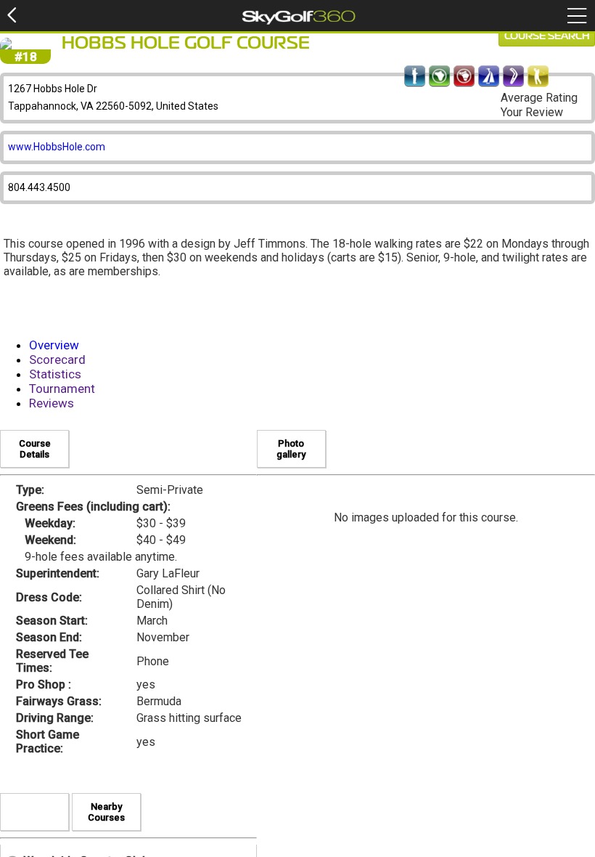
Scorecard (57, 359)
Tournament (62, 388)
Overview (54, 345)
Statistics (55, 374)
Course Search (546, 36)
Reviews (51, 403)
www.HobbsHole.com (56, 147)
